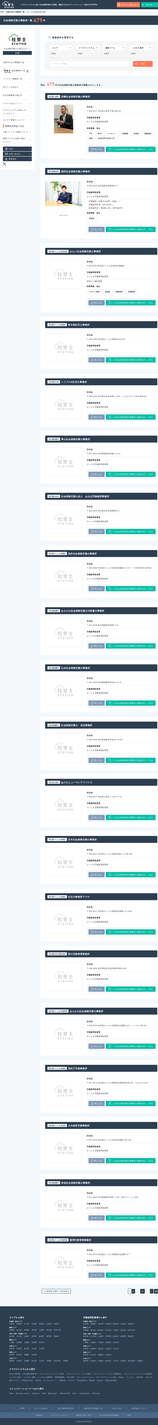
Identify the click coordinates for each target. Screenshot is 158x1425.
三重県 (11, 1342)
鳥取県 (11, 1348)
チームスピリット (50, 1380)
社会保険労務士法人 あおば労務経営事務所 (85, 496)
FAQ (11, 149)
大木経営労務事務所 (79, 1125)
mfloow (38, 1380)
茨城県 (11, 1330)
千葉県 (41, 1330)
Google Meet (84, 1393)
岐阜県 (41, 1336)
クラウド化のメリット (12, 103)
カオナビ (71, 1380)
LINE (44, 1393)
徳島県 (11, 1354)
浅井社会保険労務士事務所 (82, 553)
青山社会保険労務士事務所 (75, 439)
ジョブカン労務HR (45, 1377)
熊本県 (34, 1361)
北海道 (11, 1324)
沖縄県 (65, 1361)
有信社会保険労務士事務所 (75, 1182)
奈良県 (41, 1342)
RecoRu (140, 1377)
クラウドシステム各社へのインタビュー (14, 112)
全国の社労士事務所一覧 (13, 62)
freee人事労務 (14, 1374)
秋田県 (41, 1324)
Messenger (52, 1393)
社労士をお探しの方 (129, 4)
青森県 (19, 1324)
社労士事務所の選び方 (12, 95)
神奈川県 (57, 1330)
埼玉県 (34, 1330)
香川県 (19, 1354)
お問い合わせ (14, 153)
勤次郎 (91, 1380)
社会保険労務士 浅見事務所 (76, 725)
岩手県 (26, 1324)
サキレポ (149, 1377)
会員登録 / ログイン (139, 1408)
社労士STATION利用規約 (109, 1415)
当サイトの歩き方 (10, 87)
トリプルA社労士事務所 (74, 381)
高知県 (34, 1354)
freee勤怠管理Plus (30, 1374)
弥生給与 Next (27, 1380)
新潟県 (11, 1336)
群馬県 (26, 1330)
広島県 (34, 1348)
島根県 (19, 1348)
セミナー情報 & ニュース (14, 119)
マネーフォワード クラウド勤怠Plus (107, 1374)
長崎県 (26, 1361)
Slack (11, 1393)
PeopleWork (82, 1380)
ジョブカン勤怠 (30, 1377)
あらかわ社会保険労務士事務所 (86, 1011)
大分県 (41, 1361)
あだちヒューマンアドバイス (76, 782)
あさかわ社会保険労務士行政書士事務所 (82, 610)
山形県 (49, 1324)
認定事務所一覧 (18, 70)
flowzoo (100, 1380)
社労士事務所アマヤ (79, 896)
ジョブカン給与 (15, 1377)
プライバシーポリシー (59, 1415)
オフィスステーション (85, 1377)
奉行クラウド (14, 1380)
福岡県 (11, 1361)
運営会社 (12, 158)
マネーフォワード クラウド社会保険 (138, 1374)
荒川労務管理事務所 (79, 953)
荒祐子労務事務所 (77, 1068)
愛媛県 (26, 1354)
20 (142, 1291)
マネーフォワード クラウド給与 (52, 1374)
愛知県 (56, 1336)
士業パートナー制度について (15, 132)
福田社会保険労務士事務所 (75, 171)
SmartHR (70, 1377)
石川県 (19, 1336)
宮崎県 (49, 1361)
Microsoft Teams (22, 1393)
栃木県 (19, 1330)
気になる (98, 149)
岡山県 (26, 1348)
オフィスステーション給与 (106, 1377)
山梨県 (26, 1336)
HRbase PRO (64, 1393)
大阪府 (26, 1342)
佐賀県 (19, 1361)
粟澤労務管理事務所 (80, 1239)
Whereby (96, 1393)
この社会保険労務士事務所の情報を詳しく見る (132, 149)
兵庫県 (34, 1342)
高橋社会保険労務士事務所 (75, 96)
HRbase (62, 1380)
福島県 (56, 1324)
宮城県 (34, 1324)
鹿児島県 (57, 1361)
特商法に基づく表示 (83, 1415)
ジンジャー (130, 1377)
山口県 (41, 1348)
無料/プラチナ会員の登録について (14, 140)
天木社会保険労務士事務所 (82, 839)
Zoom (75, 1393)
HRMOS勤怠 (60, 1377)
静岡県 (49, 1336)
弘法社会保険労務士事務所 (75, 667)
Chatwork (35, 1393)
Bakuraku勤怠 (110, 1380)
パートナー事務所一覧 (12, 78)
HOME (22, 1408)
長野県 (34, 1336)
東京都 (49, 1330)
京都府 (19, 1342)
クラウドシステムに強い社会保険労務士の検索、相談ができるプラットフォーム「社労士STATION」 (60, 4)
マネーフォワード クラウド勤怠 (79, 1374)
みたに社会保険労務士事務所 (85, 251)
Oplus (121, 1377)
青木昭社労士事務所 (79, 324)
